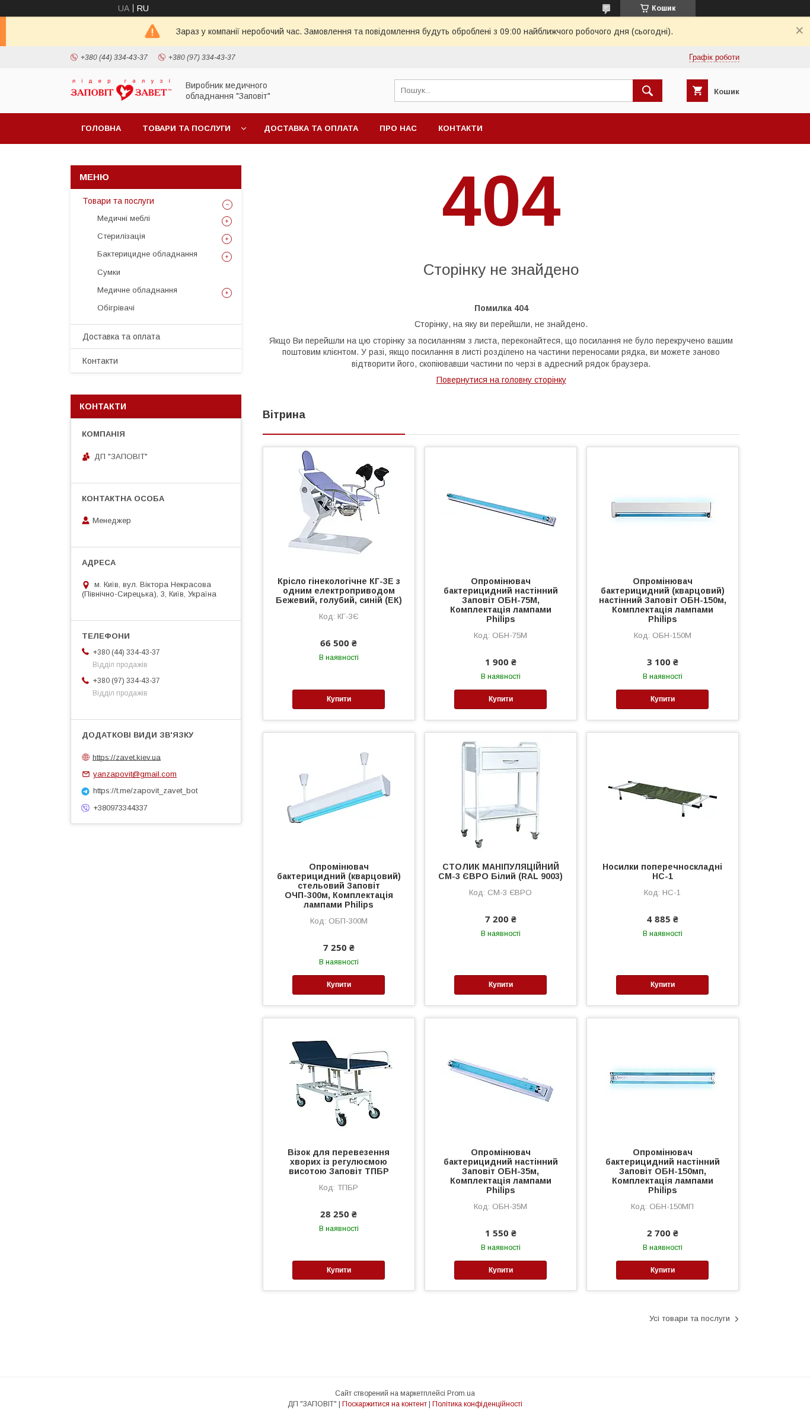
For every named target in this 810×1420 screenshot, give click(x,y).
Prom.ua (461, 1393)
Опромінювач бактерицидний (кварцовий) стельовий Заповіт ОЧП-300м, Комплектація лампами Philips (339, 885)
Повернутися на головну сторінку (501, 379)
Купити (339, 699)
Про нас (398, 128)
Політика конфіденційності (477, 1404)
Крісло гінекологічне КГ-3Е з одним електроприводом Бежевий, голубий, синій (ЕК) (339, 590)
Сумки (108, 272)
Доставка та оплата (311, 128)
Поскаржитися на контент (384, 1404)
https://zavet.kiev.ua (127, 756)
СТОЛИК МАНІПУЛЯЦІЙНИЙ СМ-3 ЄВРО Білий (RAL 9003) (500, 871)
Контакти (460, 128)
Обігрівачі (116, 307)
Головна (101, 128)
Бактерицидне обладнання (147, 253)
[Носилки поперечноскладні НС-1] (662, 792)
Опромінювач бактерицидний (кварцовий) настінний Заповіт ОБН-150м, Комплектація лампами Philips (662, 600)
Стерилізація (121, 236)
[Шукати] (647, 90)
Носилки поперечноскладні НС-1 (662, 871)
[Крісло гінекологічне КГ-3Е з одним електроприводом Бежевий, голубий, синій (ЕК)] (338, 506)
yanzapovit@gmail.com (135, 774)
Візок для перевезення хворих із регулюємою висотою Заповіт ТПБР (339, 1161)
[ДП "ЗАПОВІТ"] (121, 97)
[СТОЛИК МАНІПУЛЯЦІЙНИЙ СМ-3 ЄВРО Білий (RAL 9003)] (500, 792)
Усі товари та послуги (689, 1318)
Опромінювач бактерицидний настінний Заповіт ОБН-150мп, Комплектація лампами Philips (662, 1171)
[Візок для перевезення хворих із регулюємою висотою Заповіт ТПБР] (338, 1077)
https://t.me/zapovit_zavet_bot (145, 790)
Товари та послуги (186, 128)
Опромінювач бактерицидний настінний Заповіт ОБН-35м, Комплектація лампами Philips (501, 1171)
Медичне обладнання (137, 290)
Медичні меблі (123, 218)
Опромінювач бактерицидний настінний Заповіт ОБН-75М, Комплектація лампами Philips (501, 600)
